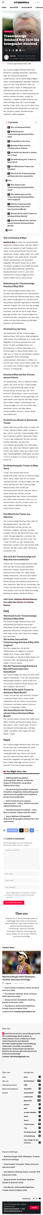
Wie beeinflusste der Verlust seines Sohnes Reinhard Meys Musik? (21, 223)
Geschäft (32, 1089)
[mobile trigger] (4, 2)
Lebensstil (32, 1097)
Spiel (32, 1116)
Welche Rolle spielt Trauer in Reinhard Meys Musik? (22, 214)
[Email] (16, 50)
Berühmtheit (32, 1081)
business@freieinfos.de (24, 1012)
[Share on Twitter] (13, 50)
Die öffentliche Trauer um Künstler (20, 167)
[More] (23, 50)
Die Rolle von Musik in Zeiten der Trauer (22, 153)
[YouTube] (40, 1198)
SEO (32, 1108)
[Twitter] (36, 1198)
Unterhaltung (32, 1136)
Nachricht (9, 31)
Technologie (32, 1124)
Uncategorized (32, 1132)
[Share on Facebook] (9, 50)
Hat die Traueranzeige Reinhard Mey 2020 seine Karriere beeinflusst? (19, 206)
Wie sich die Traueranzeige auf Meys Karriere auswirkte (21, 174)
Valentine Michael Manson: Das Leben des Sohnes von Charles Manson (20, 602)
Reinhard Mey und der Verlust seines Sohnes (19, 146)
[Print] (20, 50)
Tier (32, 1128)
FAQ (9, 180)
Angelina (13, 56)
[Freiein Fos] (21, 2)
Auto (32, 1077)
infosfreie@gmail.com (19, 1057)
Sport (32, 1120)
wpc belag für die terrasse (32, 1141)
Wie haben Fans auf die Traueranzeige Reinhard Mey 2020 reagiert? (20, 197)
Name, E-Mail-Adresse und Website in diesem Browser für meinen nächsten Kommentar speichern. (21, 895)
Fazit (10, 230)
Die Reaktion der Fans (20, 141)
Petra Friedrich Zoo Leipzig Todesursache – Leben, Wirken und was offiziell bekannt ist (20, 803)
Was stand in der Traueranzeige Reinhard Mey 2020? (20, 187)
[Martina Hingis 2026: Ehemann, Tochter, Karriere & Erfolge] (21, 962)
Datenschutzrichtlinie (11, 1209)
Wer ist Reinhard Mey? (21, 127)
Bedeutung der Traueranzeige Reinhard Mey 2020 (20, 134)
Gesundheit (32, 1093)
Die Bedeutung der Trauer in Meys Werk (21, 160)
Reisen (32, 1105)
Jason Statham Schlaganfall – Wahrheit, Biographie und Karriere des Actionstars (21, 818)
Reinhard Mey (9, 242)
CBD (32, 1085)
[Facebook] (33, 1198)
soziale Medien (32, 1112)
